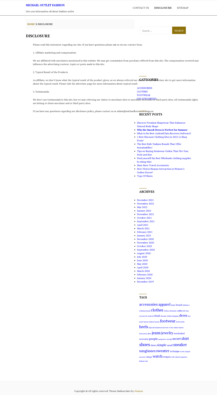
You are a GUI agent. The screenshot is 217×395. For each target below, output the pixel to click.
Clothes (142, 91)
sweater (162, 350)
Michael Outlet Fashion (45, 5)
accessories (148, 304)
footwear (168, 320)
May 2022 (142, 207)
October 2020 (144, 246)
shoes (144, 344)
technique (175, 351)
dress (183, 315)
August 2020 (144, 253)
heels (143, 326)
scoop (169, 339)
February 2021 (144, 232)
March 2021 (143, 228)
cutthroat (181, 311)
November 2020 (145, 242)
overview (144, 338)
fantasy (146, 322)
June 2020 (142, 260)
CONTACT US (141, 7)
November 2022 (145, 203)
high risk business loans (157, 328)
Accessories (144, 88)
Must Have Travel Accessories (153, 165)
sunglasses (147, 351)
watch (157, 356)
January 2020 (144, 278)
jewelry (167, 332)
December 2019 (145, 281)
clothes (157, 310)
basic (173, 305)
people (153, 339)
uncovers (142, 357)
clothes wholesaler (170, 311)
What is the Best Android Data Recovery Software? (164, 133)
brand (179, 304)
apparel (164, 304)
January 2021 (144, 235)
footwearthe (180, 322)
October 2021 (144, 217)
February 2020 (144, 274)
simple (161, 345)
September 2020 (146, 249)
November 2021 (145, 214)
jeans (156, 332)
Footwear (143, 95)
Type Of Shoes (144, 176)
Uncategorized (146, 98)
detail (157, 315)
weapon (167, 356)
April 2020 (142, 267)
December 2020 (145, 239)
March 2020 (143, 271)
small (170, 345)
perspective (162, 339)
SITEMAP (183, 7)
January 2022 (144, 210)
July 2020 (142, 256)
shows (153, 345)
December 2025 (145, 200)
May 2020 (142, 264)
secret (176, 339)
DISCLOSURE (163, 7)
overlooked (179, 333)
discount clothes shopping (169, 316)
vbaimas (138, 391)
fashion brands (154, 322)
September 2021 (146, 221)
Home (31, 24)
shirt (185, 338)
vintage (149, 357)
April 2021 (142, 224)
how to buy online (171, 328)
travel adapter (185, 352)
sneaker (180, 344)
